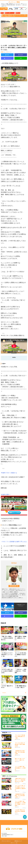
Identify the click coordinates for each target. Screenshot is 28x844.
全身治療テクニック (16, 9)
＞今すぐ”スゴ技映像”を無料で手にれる (14, 541)
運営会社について (18, 841)
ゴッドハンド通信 (14, 2)
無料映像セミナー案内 (10, 9)
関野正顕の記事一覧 (14, 585)
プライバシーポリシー (6, 841)
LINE (21, 58)
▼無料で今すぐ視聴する (9, 473)
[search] (25, 693)
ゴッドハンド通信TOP (4, 9)
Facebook (21, 54)
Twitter (8, 54)
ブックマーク (7, 58)
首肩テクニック (22, 9)
